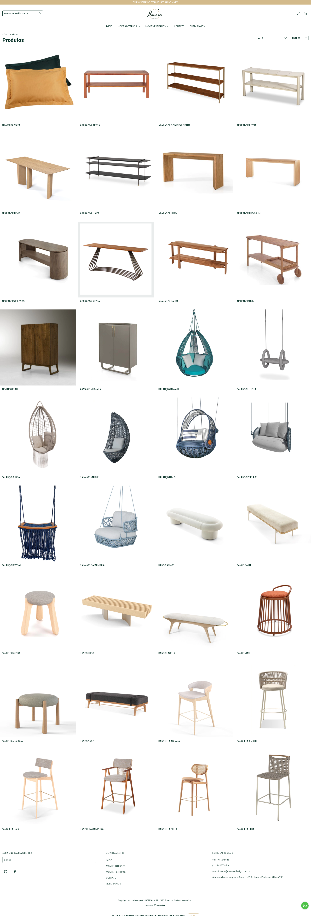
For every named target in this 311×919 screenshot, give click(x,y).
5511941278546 (220, 859)
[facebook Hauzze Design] (15, 871)
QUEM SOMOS (197, 26)
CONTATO (179, 26)
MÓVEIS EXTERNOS (155, 26)
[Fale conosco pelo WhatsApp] (305, 905)
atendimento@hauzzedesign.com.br (231, 871)
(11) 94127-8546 (221, 865)
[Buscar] (40, 13)
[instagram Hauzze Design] (5, 871)
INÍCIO (109, 26)
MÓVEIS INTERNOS (128, 26)
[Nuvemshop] (155, 905)
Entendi (193, 915)
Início (4, 34)
